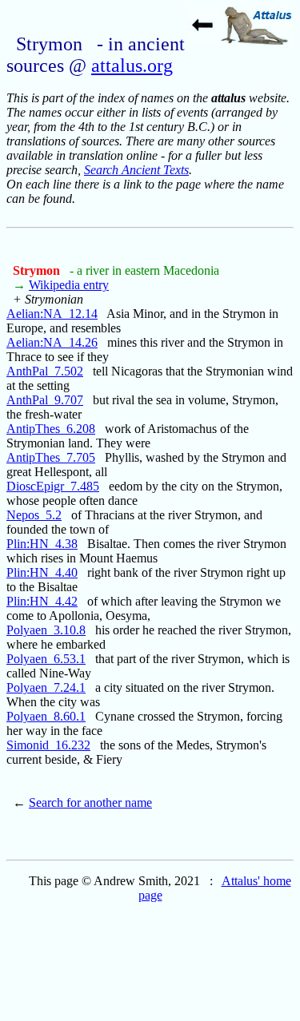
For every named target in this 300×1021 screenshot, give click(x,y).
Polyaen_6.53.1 (46, 658)
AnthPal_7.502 (44, 371)
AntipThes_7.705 (50, 457)
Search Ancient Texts (136, 170)
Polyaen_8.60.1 (46, 716)
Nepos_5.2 (34, 515)
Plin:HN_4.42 (42, 601)
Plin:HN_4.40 (42, 572)
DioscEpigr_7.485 (52, 486)
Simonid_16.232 (48, 745)
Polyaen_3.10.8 (46, 630)
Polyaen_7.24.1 (46, 687)
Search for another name (90, 802)
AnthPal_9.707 (44, 400)
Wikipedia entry (69, 285)
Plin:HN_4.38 (42, 543)
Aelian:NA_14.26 (52, 342)
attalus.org (132, 65)
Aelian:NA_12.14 (52, 313)
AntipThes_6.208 (50, 428)
